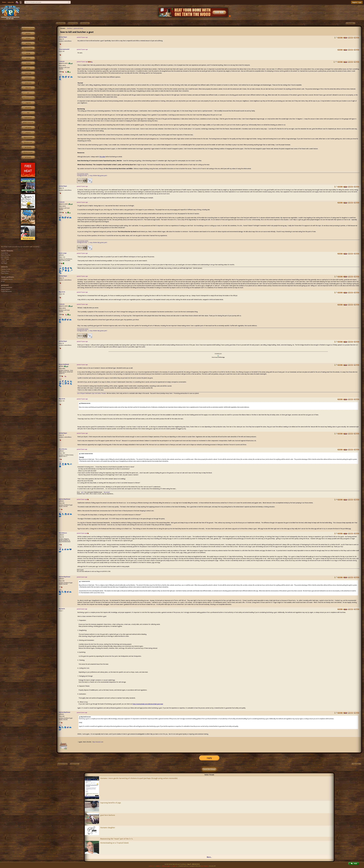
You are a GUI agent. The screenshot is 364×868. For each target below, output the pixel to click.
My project (107, 492)
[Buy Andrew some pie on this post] (345, 499)
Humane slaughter (107, 828)
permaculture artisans (28, 98)
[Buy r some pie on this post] (345, 62)
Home (4, 2)
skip (28, 112)
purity (28, 68)
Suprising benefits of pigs (110, 803)
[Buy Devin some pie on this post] (345, 254)
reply (209, 758)
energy (28, 53)
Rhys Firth (62, 292)
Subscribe (11, 2)
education (28, 107)
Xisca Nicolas (63, 449)
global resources (28, 122)
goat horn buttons (107, 815)
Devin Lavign (63, 253)
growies (28, 33)
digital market (28, 137)
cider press (28, 127)
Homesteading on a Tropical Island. (114, 843)
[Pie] (17, 2)
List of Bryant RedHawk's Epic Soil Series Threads (91, 393)
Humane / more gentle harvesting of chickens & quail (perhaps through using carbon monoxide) (138, 778)
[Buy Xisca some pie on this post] (345, 449)
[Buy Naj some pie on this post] (345, 609)
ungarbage (28, 73)
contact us (151, 866)
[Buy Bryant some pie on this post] (345, 365)
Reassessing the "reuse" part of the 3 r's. (116, 839)
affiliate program (166, 866)
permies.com (28, 142)
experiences (28, 117)
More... (209, 857)
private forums (28, 152)
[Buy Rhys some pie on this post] (345, 292)
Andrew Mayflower (64, 499)
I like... (60, 74)
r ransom (61, 61)
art (28, 93)
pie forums (28, 147)
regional (28, 102)
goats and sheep (78, 28)
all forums (28, 157)
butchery (69, 28)
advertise (158, 866)
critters (28, 38)
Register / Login (356, 2)
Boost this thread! (209, 769)
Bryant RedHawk (64, 364)
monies (28, 58)
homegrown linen (82, 175)
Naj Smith (62, 608)
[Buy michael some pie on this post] (345, 37)
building (28, 43)
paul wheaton (204, 866)
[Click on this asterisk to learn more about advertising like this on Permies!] (230, 16)
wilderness (28, 83)
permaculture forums (28, 28)
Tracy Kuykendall (64, 49)
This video (102, 156)
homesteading (28, 48)
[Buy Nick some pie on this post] (345, 533)
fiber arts (28, 88)
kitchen (28, 63)
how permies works (82, 174)
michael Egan (63, 37)
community (28, 78)
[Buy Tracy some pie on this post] (345, 50)
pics (82, 492)
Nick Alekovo (63, 533)
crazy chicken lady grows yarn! (98, 175)
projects (28, 132)
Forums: (62, 28)
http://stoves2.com (97, 742)
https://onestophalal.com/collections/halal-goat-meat (148, 704)
